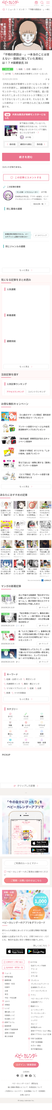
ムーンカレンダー (37, 1009)
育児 (6, 994)
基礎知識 (8, 980)
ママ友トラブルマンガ (16, 688)
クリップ (42, 235)
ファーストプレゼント (39, 990)
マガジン (34, 972)
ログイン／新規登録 (26, 1064)
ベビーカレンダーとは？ (21, 1083)
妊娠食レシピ (10, 1015)
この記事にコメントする (28, 177)
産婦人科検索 (10, 1033)
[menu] (48, 3)
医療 (8, 692)
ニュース (12, 9)
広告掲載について (30, 1091)
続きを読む (26, 157)
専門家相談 (9, 976)
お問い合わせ (25, 1095)
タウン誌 (34, 976)
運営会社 (34, 1083)
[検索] (42, 3)
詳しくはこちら (40, 945)
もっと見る (24, 270)
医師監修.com (36, 1027)
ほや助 (8, 73)
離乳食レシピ (10, 1012)
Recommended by (34, 580)
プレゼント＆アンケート (39, 984)
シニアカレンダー (37, 1017)
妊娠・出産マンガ (14, 679)
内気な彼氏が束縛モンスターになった (31, 73)
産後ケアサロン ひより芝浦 (39, 1034)
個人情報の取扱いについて (18, 1087)
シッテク (34, 1020)
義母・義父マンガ (31, 683)
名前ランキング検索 (38, 965)
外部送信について (35, 1087)
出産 (39, 688)
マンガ (21, 9)
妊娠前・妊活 (10, 983)
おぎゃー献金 (36, 1045)
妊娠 (32, 688)
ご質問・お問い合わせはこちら (26, 880)
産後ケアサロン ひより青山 (39, 1030)
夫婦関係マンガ (13, 683)
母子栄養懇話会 (36, 1049)
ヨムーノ (34, 1024)
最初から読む (26, 144)
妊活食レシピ (10, 1019)
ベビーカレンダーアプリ (39, 998)
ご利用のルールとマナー (26, 863)
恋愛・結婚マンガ (34, 69)
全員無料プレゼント (38, 987)
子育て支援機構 (36, 1042)
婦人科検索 (9, 1036)
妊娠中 (7, 987)
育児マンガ (30, 679)
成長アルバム (10, 1022)
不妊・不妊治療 (10, 997)
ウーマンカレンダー (38, 1013)
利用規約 (42, 1091)
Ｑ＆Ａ (7, 1001)
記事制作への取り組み (14, 962)
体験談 (7, 1004)
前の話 (12, 144)
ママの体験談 (20, 692)
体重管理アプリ (36, 1002)
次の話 (39, 144)
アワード (34, 969)
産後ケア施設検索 (11, 1029)
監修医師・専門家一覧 (14, 967)
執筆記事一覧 (38, 204)
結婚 (20, 69)
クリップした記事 (26, 785)
